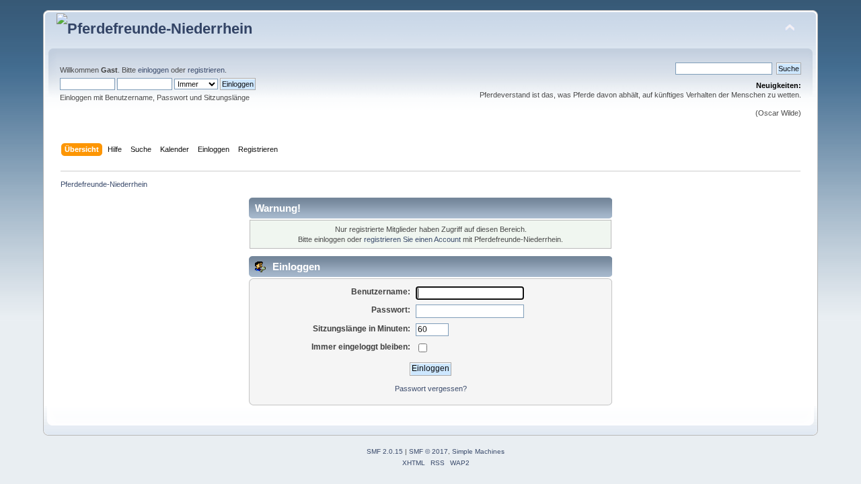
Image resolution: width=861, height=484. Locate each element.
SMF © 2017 (428, 451)
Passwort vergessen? (431, 389)
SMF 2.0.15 (385, 451)
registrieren (206, 70)
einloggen (153, 70)
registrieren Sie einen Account (412, 239)
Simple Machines (478, 451)
